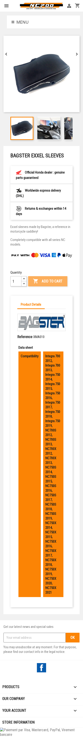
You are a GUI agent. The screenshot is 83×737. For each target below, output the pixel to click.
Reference (25, 337)
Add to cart (47, 281)
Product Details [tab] (31, 304)
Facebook (41, 667)
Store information (18, 722)
